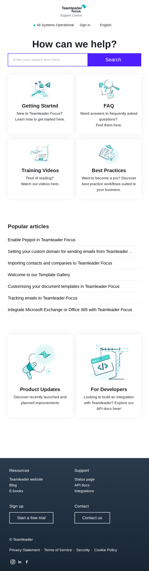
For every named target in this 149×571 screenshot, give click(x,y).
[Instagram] (12, 561)
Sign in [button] (85, 25)
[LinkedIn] (19, 561)
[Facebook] (26, 561)
